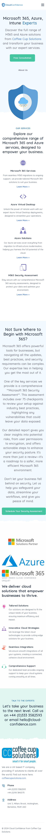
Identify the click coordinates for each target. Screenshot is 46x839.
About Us (22, 70)
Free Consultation (22, 58)
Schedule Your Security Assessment (24, 511)
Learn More (22, 186)
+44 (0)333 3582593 (16, 789)
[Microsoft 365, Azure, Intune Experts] (12, 5)
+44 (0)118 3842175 (16, 792)
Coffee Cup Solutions (26, 39)
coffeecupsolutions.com (14, 778)
